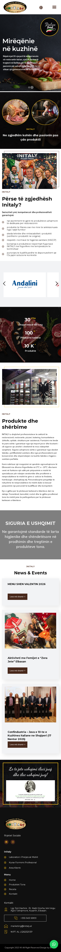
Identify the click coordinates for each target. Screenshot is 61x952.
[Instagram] (13, 842)
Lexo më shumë (16, 596)
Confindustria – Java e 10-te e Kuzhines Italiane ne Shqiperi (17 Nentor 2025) (29, 735)
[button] (54, 7)
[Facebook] (6, 842)
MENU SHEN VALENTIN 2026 (27, 584)
